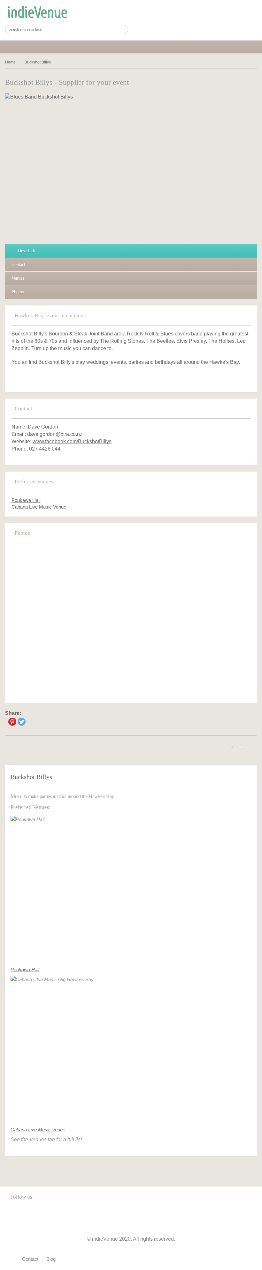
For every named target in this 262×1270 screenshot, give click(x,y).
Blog (51, 1259)
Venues (18, 278)
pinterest (28, 1211)
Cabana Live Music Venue (39, 507)
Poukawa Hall (26, 500)
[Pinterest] (12, 722)
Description (28, 250)
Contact (18, 264)
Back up (234, 747)
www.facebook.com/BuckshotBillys (72, 441)
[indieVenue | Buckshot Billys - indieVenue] (37, 12)
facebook (15, 1211)
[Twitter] (22, 722)
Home (10, 62)
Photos (18, 292)
